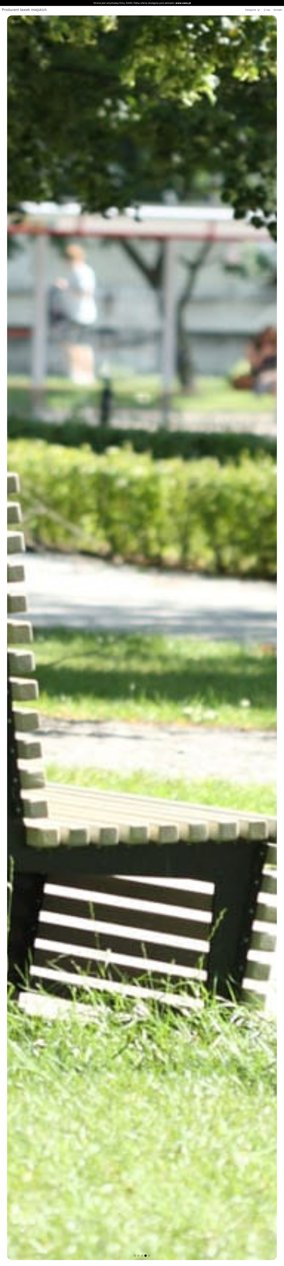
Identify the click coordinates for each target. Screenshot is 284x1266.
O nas (267, 9)
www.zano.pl (183, 2)
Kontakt (278, 9)
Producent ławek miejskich (24, 10)
